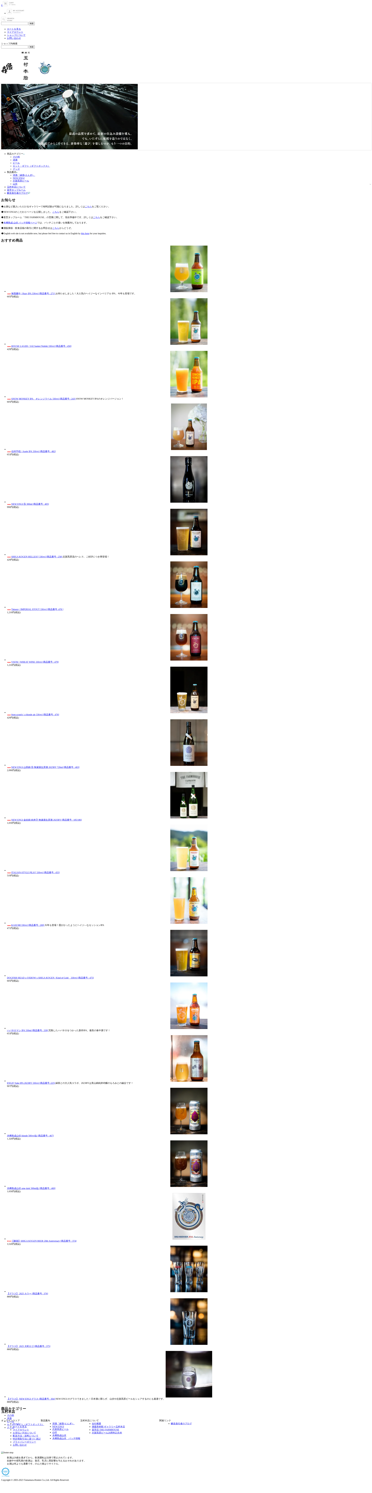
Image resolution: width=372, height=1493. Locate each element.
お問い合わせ (14, 38)
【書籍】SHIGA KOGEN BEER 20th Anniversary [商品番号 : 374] (43, 1241)
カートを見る (14, 29)
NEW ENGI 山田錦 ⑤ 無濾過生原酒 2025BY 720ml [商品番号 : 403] (45, 767)
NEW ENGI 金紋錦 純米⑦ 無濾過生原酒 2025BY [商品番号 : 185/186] (46, 820)
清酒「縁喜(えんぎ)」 (24, 175)
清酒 (15, 160)
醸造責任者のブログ (181, 1423)
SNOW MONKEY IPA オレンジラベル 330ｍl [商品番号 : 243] (43, 399)
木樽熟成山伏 (59, 1435)
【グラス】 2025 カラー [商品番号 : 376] (27, 1293)
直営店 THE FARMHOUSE (105, 1429)
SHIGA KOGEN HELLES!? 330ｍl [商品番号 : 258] (37, 556)
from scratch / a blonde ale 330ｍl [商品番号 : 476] (35, 714)
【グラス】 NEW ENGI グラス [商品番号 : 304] (31, 1399)
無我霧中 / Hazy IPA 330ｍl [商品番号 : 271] (33, 293)
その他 (16, 157)
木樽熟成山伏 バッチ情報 (66, 1438)
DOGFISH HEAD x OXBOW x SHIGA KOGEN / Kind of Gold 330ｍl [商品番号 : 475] (50, 978)
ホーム (16, 1423)
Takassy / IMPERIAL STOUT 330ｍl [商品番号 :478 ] (37, 609)
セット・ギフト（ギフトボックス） (31, 166)
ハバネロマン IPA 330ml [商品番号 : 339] (28, 1030)
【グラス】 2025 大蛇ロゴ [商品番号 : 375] (28, 1346)
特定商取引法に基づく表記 (27, 1439)
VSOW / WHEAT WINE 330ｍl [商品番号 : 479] (35, 662)
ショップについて (16, 35)
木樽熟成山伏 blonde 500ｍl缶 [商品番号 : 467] (30, 1135)
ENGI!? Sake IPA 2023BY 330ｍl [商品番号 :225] (31, 1083)
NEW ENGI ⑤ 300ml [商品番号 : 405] (30, 504)
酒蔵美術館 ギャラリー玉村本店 (108, 1426)
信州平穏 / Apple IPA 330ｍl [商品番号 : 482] (33, 451)
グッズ (16, 169)
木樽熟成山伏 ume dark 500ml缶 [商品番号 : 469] (31, 1188)
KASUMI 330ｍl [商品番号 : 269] (28, 925)
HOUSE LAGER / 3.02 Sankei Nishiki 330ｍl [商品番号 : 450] (41, 346)
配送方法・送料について (25, 1436)
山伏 (15, 184)
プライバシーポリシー (24, 1442)
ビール (16, 163)
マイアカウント (15, 32)
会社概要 (96, 1423)
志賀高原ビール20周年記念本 (107, 1432)
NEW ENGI (18, 178)
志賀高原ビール (21, 181)
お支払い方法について (24, 1432)
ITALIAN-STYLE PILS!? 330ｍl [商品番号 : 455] (35, 872)
